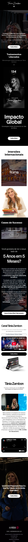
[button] (14, 6)
